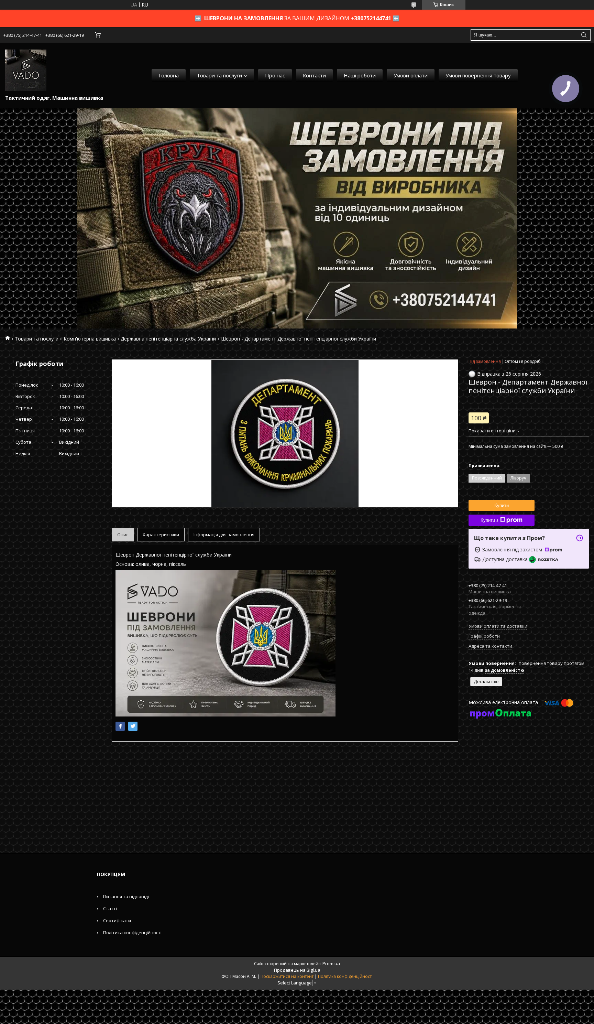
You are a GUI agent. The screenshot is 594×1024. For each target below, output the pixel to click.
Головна (168, 75)
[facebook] (120, 726)
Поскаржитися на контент (287, 976)
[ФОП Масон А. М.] (25, 70)
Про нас (275, 75)
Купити (501, 505)
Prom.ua (331, 963)
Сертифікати (117, 920)
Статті (110, 908)
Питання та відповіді (126, 896)
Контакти (314, 75)
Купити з (489, 520)
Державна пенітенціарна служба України (168, 338)
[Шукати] (584, 35)
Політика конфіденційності (132, 932)
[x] (133, 726)
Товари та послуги (219, 75)
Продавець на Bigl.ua (297, 970)
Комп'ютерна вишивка (90, 338)
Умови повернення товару (478, 75)
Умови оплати (411, 75)
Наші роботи (360, 75)
